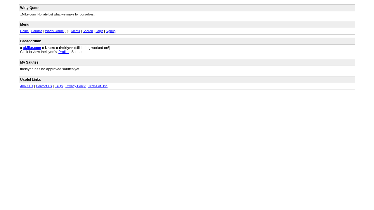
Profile (63, 52)
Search (88, 31)
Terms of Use (98, 86)
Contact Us (44, 86)
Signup (110, 31)
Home (24, 31)
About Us (26, 86)
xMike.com (32, 48)
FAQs (59, 86)
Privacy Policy (75, 86)
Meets (75, 31)
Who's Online (54, 31)
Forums (36, 31)
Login (99, 31)
